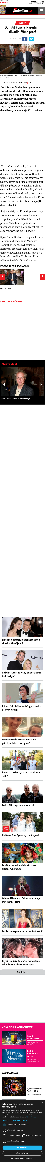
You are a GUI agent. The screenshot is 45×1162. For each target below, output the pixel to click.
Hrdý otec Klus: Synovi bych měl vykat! (20, 835)
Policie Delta (33, 1037)
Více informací (31, 1117)
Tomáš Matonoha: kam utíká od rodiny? (15, 399)
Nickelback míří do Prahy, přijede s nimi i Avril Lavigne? (21, 675)
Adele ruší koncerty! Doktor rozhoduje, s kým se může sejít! (21, 900)
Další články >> (22, 972)
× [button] (42, 1103)
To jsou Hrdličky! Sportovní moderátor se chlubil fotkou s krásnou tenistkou (21, 963)
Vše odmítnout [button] (22, 1153)
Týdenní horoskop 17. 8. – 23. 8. (34, 1090)
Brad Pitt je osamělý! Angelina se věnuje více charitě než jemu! (21, 642)
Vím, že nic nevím (32, 1053)
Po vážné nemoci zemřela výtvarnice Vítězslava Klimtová (19, 867)
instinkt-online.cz (34, 1094)
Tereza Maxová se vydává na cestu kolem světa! (21, 774)
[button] (22, 1120)
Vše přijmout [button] (22, 1148)
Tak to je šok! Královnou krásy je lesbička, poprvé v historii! (21, 708)
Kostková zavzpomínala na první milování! (22, 931)
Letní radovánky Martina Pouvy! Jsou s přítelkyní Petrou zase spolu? (20, 741)
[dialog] (22, 1131)
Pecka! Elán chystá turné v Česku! (18, 805)
